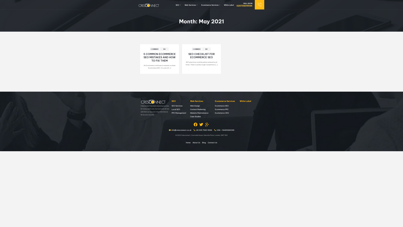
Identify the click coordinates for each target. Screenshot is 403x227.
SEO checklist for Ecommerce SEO (201, 55)
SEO (177, 5)
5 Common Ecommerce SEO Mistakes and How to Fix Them (159, 57)
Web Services (190, 5)
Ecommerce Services (210, 5)
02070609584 (244, 5)
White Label (229, 5)
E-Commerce (154, 49)
